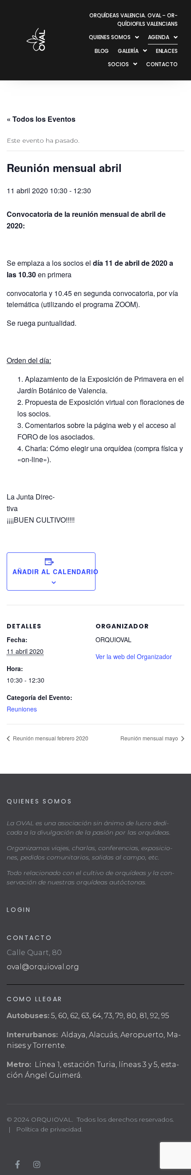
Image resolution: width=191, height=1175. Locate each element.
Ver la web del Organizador (134, 656)
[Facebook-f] (17, 1164)
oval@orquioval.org (43, 967)
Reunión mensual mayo (149, 738)
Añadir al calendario (51, 571)
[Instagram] (37, 1164)
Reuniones (22, 708)
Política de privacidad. (49, 1129)
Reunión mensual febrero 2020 (50, 738)
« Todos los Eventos (41, 119)
